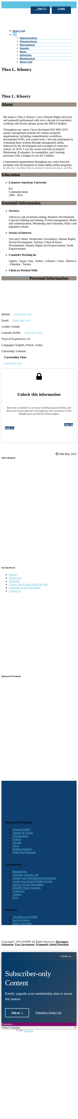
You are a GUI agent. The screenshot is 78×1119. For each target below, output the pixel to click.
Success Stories (21, 920)
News (16, 845)
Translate (28, 1030)
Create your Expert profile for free (28, 584)
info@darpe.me (45, 4)
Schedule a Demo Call (25, 874)
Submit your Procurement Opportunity (35, 878)
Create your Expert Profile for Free (32, 881)
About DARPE (21, 829)
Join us (13, 574)
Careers (17, 894)
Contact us (15, 590)
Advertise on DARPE (25, 916)
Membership (27, 58)
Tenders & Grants (23, 832)
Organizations (20, 836)
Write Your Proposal (24, 852)
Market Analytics (22, 849)
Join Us (41, 8)
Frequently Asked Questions (52, 944)
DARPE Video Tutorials (27, 887)
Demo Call (26, 61)
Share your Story (22, 923)
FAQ (15, 897)
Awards (17, 842)
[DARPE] (39, 50)
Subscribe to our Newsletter (24, 587)
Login (61, 8)
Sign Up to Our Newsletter (28, 884)
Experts (17, 839)
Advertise (26, 55)
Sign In (68, 424)
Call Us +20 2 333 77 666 (20, 4)
